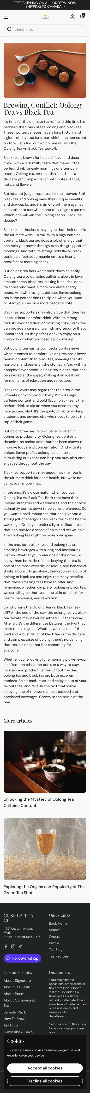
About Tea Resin (17, 987)
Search (54, 929)
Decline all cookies (45, 1081)
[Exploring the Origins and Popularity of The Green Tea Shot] (45, 849)
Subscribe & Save (18, 1032)
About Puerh (14, 993)
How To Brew (14, 1018)
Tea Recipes (58, 956)
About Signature (17, 980)
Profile (54, 943)
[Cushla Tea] (45, 17)
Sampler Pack (15, 1012)
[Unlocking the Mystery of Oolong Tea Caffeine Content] (45, 762)
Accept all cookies (45, 1068)
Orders (54, 936)
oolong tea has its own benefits (36, 431)
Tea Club (11, 1025)
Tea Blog (55, 949)
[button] (81, 17)
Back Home (58, 923)
